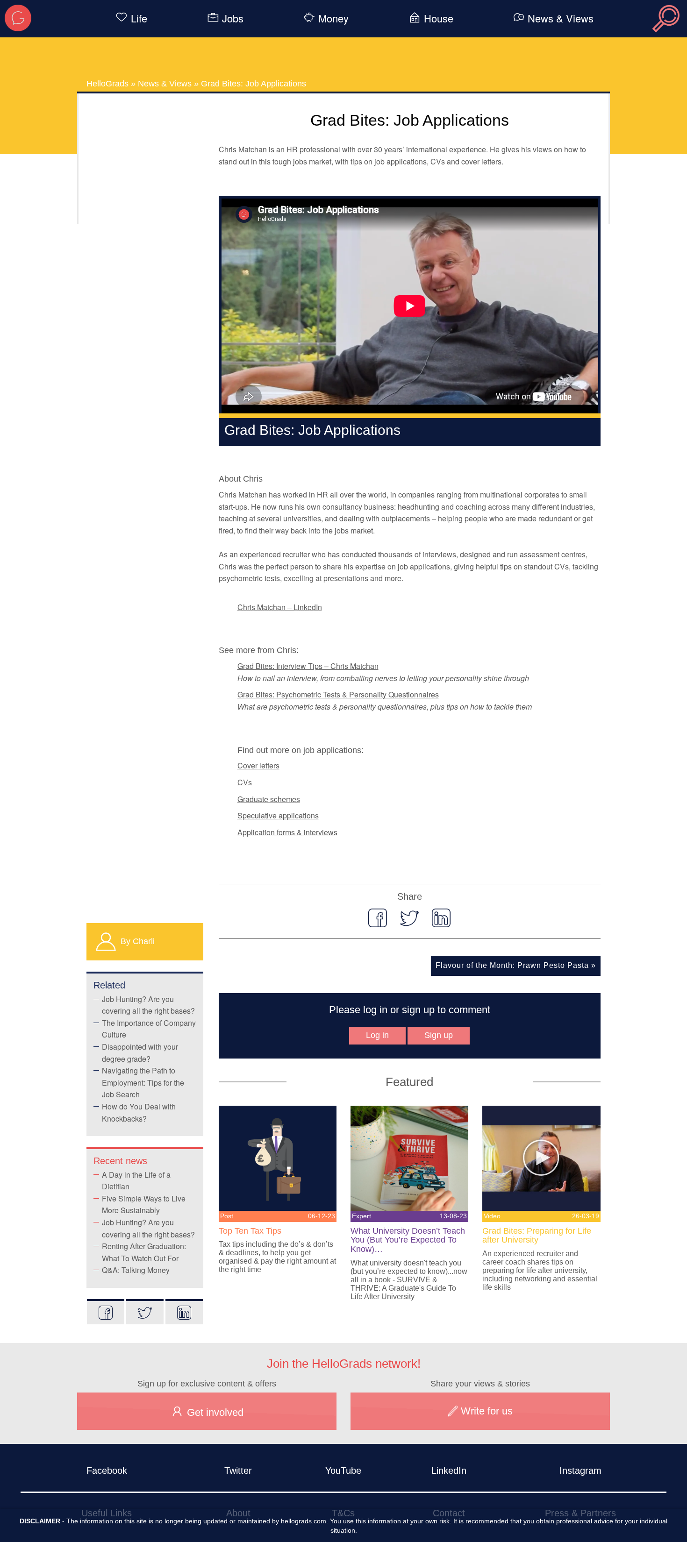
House (438, 18)
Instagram (580, 1470)
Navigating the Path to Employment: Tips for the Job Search (143, 1082)
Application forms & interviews (287, 832)
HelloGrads (107, 83)
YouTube (343, 1470)
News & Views (561, 18)
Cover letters (258, 765)
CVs (244, 782)
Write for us (485, 1411)
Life (139, 18)
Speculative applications (278, 815)
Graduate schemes (268, 799)
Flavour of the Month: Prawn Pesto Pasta (512, 965)
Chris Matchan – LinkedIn (279, 607)
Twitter (238, 1470)
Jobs (232, 18)
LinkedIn (448, 1470)
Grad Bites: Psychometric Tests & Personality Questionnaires (338, 694)
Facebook (106, 1470)
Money (333, 18)
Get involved (213, 1412)
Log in (377, 1035)
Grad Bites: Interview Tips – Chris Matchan (308, 666)
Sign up (438, 1035)
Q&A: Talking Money (136, 1270)
